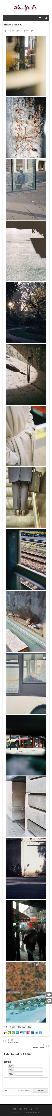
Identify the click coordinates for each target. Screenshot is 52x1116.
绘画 (30, 1109)
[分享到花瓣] (29, 1032)
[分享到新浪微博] (5, 1032)
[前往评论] (49, 1001)
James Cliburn (38, 1047)
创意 (20, 1109)
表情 (7, 1090)
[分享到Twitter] (36, 1032)
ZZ (7, 31)
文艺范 (12, 1027)
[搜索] (46, 18)
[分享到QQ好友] (21, 1032)
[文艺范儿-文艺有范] (26, 8)
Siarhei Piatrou (13, 1042)
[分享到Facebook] (32, 1032)
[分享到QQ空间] (13, 1032)
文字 (36, 1109)
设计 (25, 1109)
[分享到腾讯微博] (17, 1032)
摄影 (13, 31)
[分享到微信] (9, 1032)
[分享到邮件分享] (25, 1032)
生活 (29, 1027)
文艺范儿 (21, 1027)
